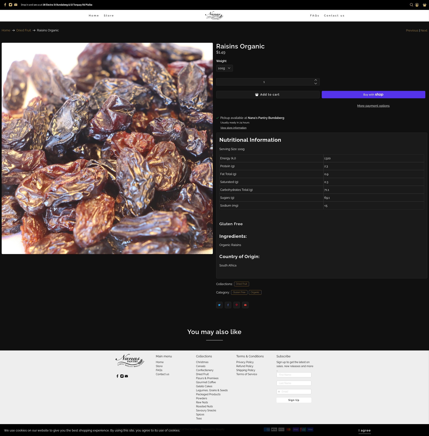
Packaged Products (208, 394)
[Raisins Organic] (107, 148)
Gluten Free (239, 292)
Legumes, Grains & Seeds (212, 390)
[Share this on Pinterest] (236, 305)
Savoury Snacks (206, 410)
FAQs (315, 15)
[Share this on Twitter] (219, 305)
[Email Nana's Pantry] (16, 6)
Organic (255, 292)
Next (424, 30)
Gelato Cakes (204, 386)
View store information (233, 127)
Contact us (334, 15)
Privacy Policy (245, 362)
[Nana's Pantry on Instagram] (11, 6)
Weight (221, 61)
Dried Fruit (23, 30)
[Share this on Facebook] (228, 305)
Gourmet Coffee (206, 382)
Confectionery (204, 370)
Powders (201, 398)
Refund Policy (244, 366)
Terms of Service (246, 374)
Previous (412, 30)
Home (94, 15)
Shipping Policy (245, 370)
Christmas (202, 362)
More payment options (373, 105)
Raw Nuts (202, 402)
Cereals (200, 366)
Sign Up (293, 400)
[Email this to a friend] (245, 305)
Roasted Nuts (204, 406)
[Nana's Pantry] (214, 15)
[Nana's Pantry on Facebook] (6, 6)
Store (109, 15)
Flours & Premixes (207, 378)
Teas (199, 418)
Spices (200, 414)
